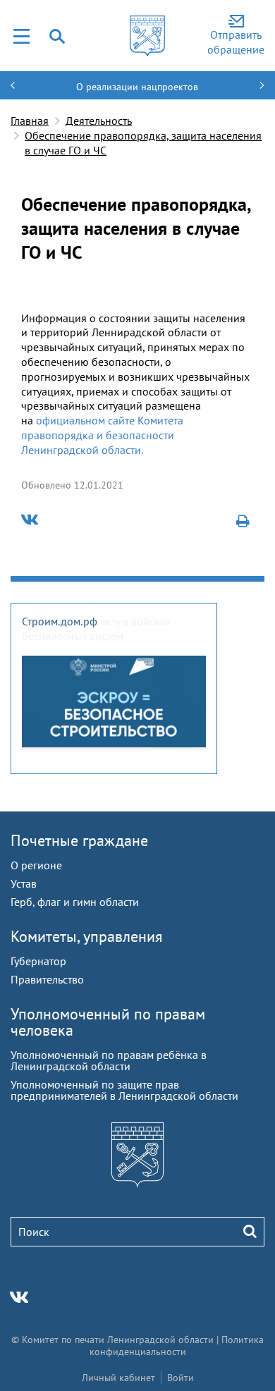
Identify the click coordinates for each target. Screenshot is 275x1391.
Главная (30, 121)
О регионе (36, 865)
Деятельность (99, 121)
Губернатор (38, 961)
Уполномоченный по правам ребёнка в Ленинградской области (109, 1060)
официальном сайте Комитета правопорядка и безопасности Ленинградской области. (102, 435)
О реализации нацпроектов (137, 86)
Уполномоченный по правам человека (108, 1022)
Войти (180, 1377)
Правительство (47, 979)
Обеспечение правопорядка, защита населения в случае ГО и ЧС (143, 142)
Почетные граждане (79, 840)
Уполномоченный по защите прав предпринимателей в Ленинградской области (124, 1090)
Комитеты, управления (86, 936)
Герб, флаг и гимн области (75, 902)
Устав (24, 883)
